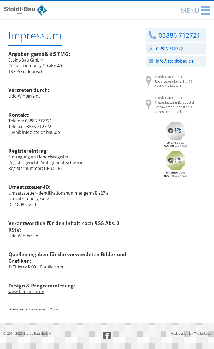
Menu (190, 10)
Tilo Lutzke (202, 333)
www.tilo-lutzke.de (26, 291)
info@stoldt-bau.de (175, 61)
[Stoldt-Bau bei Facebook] (107, 335)
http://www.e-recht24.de (39, 309)
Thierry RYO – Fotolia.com (38, 267)
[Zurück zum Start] (25, 14)
